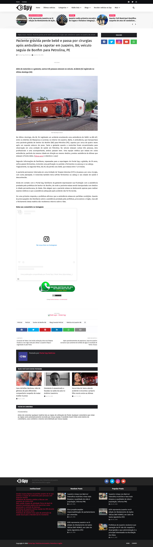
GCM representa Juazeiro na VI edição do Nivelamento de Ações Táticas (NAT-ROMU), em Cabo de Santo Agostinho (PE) (42, 19)
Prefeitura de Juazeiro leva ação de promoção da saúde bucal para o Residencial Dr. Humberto (33, 514)
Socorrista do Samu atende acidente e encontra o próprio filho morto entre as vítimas (83, 390)
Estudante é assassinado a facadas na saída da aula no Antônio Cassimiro (54, 390)
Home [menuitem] (38, 8)
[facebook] (128, 2)
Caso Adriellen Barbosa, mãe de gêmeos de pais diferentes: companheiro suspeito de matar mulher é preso (28, 392)
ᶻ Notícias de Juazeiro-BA (73, 322)
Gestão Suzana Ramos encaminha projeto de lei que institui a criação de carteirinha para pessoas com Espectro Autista (35, 496)
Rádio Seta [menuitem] (75, 8)
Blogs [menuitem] (87, 8)
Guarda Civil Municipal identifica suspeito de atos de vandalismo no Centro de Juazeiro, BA (122, 19)
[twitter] (132, 2)
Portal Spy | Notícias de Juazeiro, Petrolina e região (45, 543)
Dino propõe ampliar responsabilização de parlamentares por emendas (81, 512)
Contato (24, 2)
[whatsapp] (134, 42)
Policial (27, 322)
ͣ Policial (29, 35)
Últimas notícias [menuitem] (49, 8)
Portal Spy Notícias (24, 55)
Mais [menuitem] (116, 8)
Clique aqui (39, 156)
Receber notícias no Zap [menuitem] (102, 8)
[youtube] (126, 42)
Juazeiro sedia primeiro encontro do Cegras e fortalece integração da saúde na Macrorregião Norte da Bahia (82, 19)
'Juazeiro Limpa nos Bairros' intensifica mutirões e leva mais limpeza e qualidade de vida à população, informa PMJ (79, 498)
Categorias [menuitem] (62, 8)
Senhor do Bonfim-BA (39, 322)
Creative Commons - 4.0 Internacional (58, 299)
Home (18, 2)
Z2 (85, 322)
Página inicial (22, 35)
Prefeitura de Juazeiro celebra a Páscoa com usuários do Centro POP (32, 500)
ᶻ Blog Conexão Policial (56, 322)
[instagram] (136, 2)
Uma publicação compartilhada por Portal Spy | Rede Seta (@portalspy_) (46, 274)
